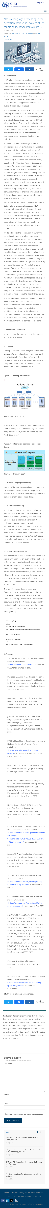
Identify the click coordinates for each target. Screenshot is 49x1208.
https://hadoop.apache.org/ (20, 665)
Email (6, 1103)
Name (6, 1094)
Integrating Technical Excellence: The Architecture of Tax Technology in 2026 (24, 1151)
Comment (8, 1063)
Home (6, 1192)
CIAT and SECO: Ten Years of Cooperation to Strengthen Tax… (22, 1139)
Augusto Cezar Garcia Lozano (22, 33)
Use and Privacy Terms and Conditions (27, 1192)
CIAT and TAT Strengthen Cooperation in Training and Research (24, 1163)
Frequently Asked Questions (29, 1196)
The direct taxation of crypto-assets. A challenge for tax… (23, 1175)
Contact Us (11, 1196)
